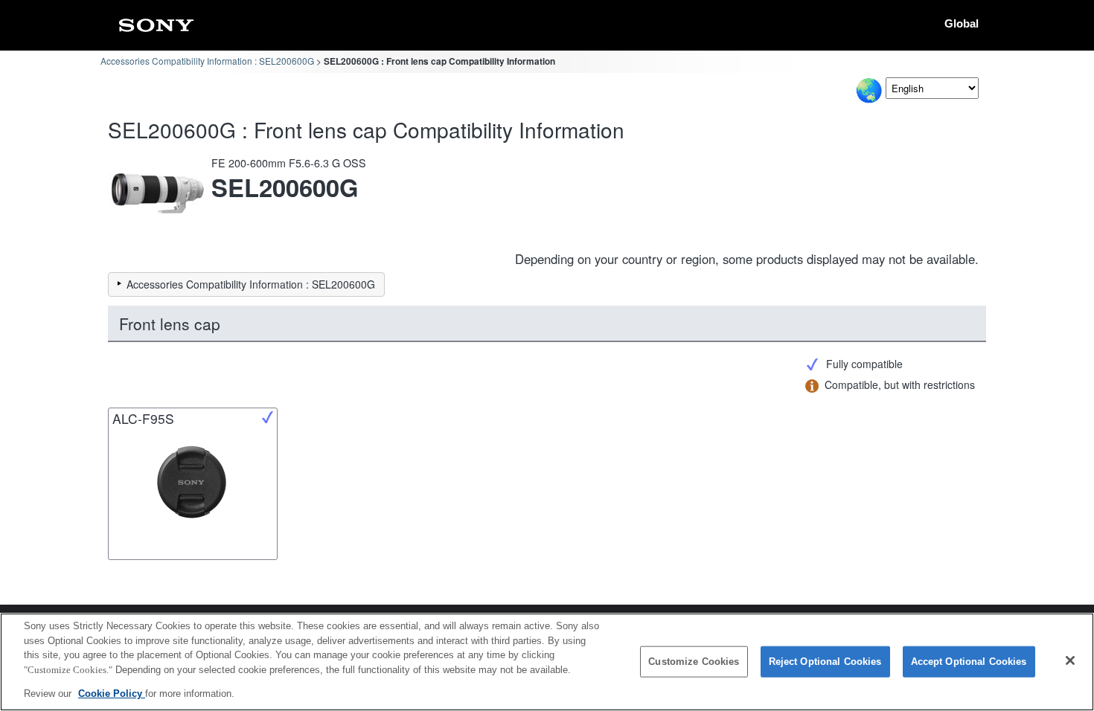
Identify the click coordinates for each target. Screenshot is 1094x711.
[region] (547, 662)
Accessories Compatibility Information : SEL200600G (207, 60)
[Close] (1070, 660)
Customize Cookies (693, 661)
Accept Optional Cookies (969, 661)
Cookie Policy (111, 693)
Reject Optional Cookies (825, 661)
